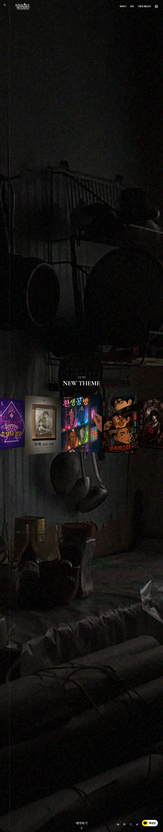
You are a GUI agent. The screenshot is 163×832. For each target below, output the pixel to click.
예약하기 (123, 6)
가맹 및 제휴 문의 (144, 6)
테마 (132, 6)
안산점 (81, 452)
